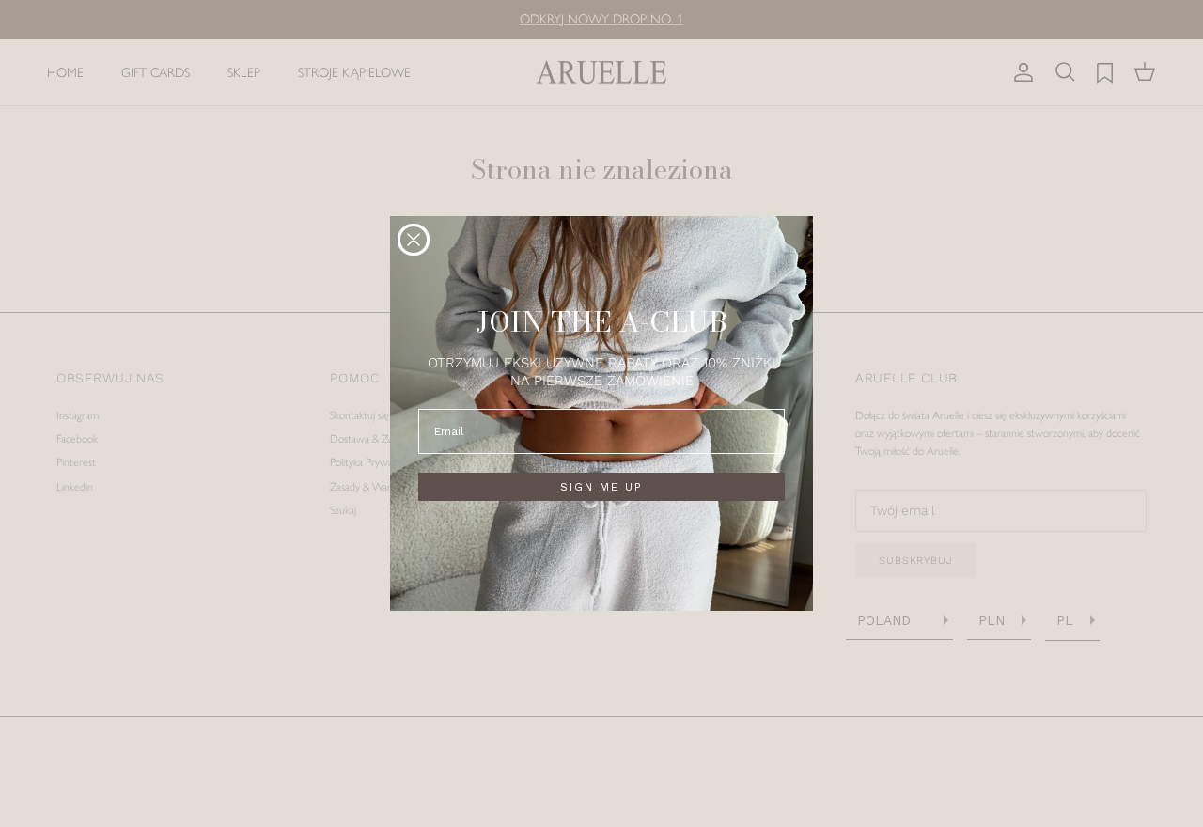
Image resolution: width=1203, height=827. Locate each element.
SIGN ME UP (601, 486)
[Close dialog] (413, 240)
